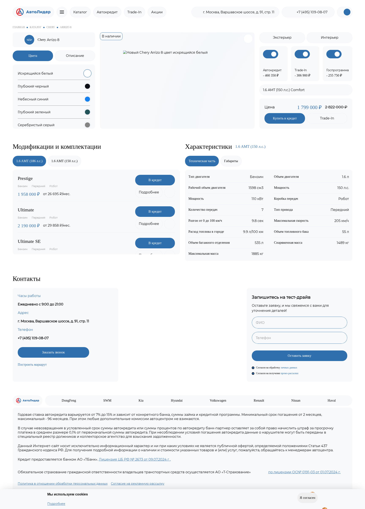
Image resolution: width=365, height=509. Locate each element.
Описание (75, 56)
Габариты (231, 161)
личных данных (289, 367)
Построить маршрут (32, 364)
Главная (19, 27)
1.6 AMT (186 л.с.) (29, 161)
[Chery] (19, 40)
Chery (50, 27)
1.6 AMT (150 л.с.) (64, 161)
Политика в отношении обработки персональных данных (63, 484)
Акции (157, 12)
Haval (332, 400)
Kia (141, 400)
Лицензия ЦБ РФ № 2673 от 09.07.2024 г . (135, 459)
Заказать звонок (53, 352)
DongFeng (69, 400)
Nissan (295, 400)
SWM (107, 400)
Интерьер (329, 38)
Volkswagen (218, 400)
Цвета (33, 55)
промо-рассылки (289, 373)
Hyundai (176, 400)
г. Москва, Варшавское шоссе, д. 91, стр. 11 (238, 12)
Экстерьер (282, 38)
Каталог (80, 12)
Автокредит (107, 12)
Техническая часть (202, 161)
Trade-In (134, 12)
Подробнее (56, 504)
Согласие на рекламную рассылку (137, 484)
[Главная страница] (33, 12)
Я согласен (307, 499)
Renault (259, 400)
